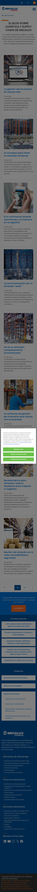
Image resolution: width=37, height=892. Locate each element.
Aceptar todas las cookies (18, 454)
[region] (18, 446)
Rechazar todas (18, 449)
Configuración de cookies (18, 459)
